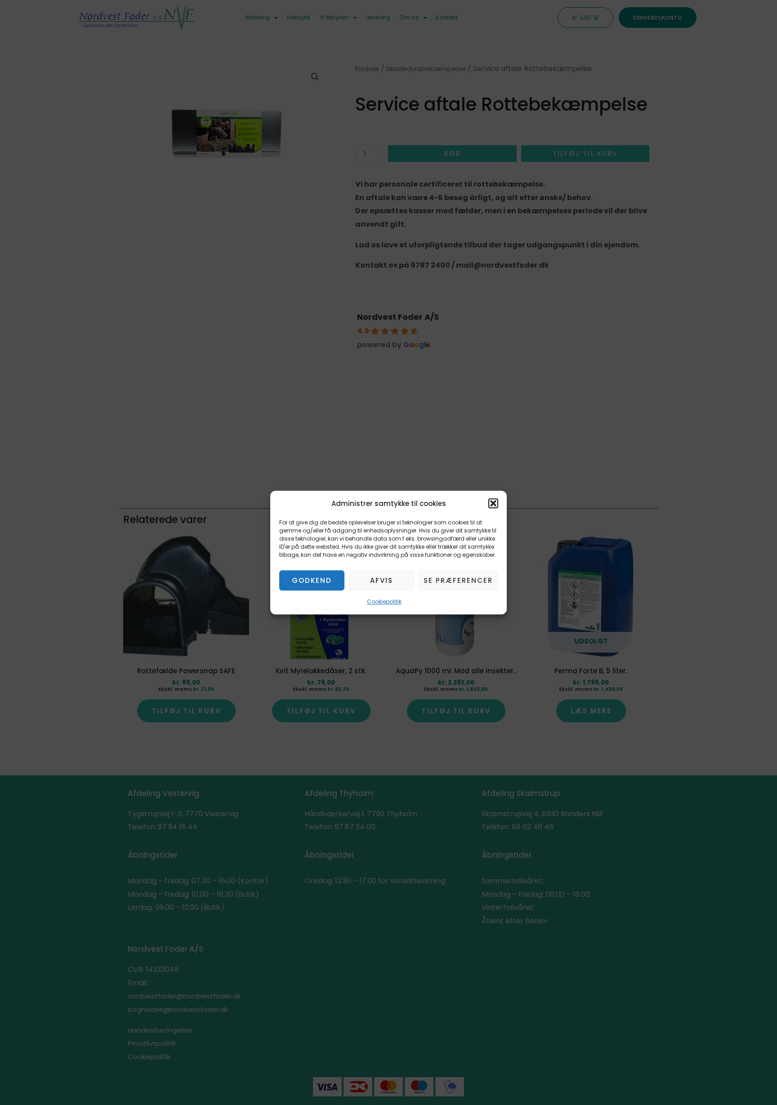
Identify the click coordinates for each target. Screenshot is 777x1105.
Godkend (312, 580)
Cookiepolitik (384, 602)
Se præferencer (458, 580)
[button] (493, 503)
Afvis (381, 580)
